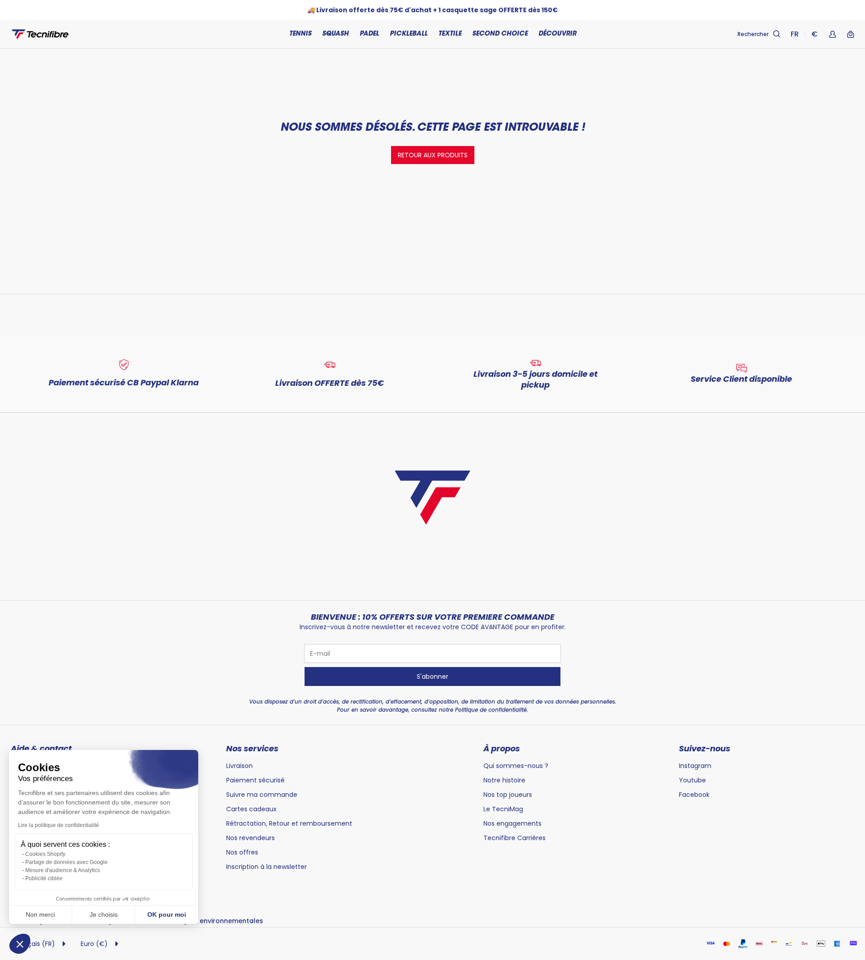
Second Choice (500, 34)
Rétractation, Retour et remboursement (289, 823)
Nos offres (242, 852)
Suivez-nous (704, 748)
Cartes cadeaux (251, 809)
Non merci (40, 914)
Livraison (239, 765)
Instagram (695, 765)
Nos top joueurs (507, 794)
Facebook (694, 794)
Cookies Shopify (45, 854)
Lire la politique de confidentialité (58, 825)
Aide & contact (41, 748)
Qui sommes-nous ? (515, 765)
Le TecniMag (503, 809)
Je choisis (104, 914)
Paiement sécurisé (255, 780)
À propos (501, 748)
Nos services (252, 748)
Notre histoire (504, 780)
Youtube (692, 780)
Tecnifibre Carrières (514, 837)
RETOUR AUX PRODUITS (433, 155)
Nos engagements (512, 823)
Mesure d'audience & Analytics (62, 870)
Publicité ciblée (44, 878)
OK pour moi (166, 914)
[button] (20, 944)
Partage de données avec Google (66, 862)
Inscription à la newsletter (266, 866)
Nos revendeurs (250, 837)
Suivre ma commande (261, 794)
